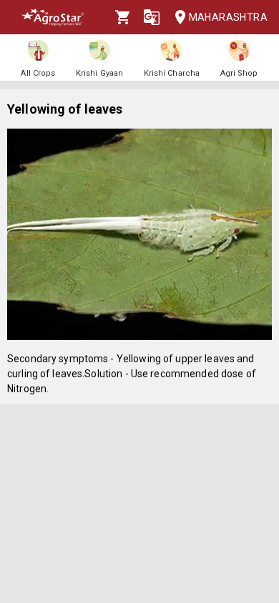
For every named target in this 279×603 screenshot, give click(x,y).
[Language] (151, 17)
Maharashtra (228, 17)
